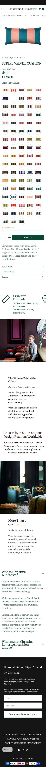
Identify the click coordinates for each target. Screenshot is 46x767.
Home (4, 58)
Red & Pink (35, 15)
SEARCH (7, 735)
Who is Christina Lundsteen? (14, 573)
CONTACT (23, 735)
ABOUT (15, 735)
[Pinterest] (27, 750)
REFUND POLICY (36, 735)
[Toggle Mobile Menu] (4, 9)
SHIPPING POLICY (14, 739)
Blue (26, 15)
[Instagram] (23, 750)
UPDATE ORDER (34, 743)
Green (19, 15)
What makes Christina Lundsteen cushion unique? (17, 644)
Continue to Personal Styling (23, 714)
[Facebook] (19, 750)
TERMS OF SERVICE (31, 739)
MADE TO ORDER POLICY (15, 743)
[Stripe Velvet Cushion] (5, 90)
